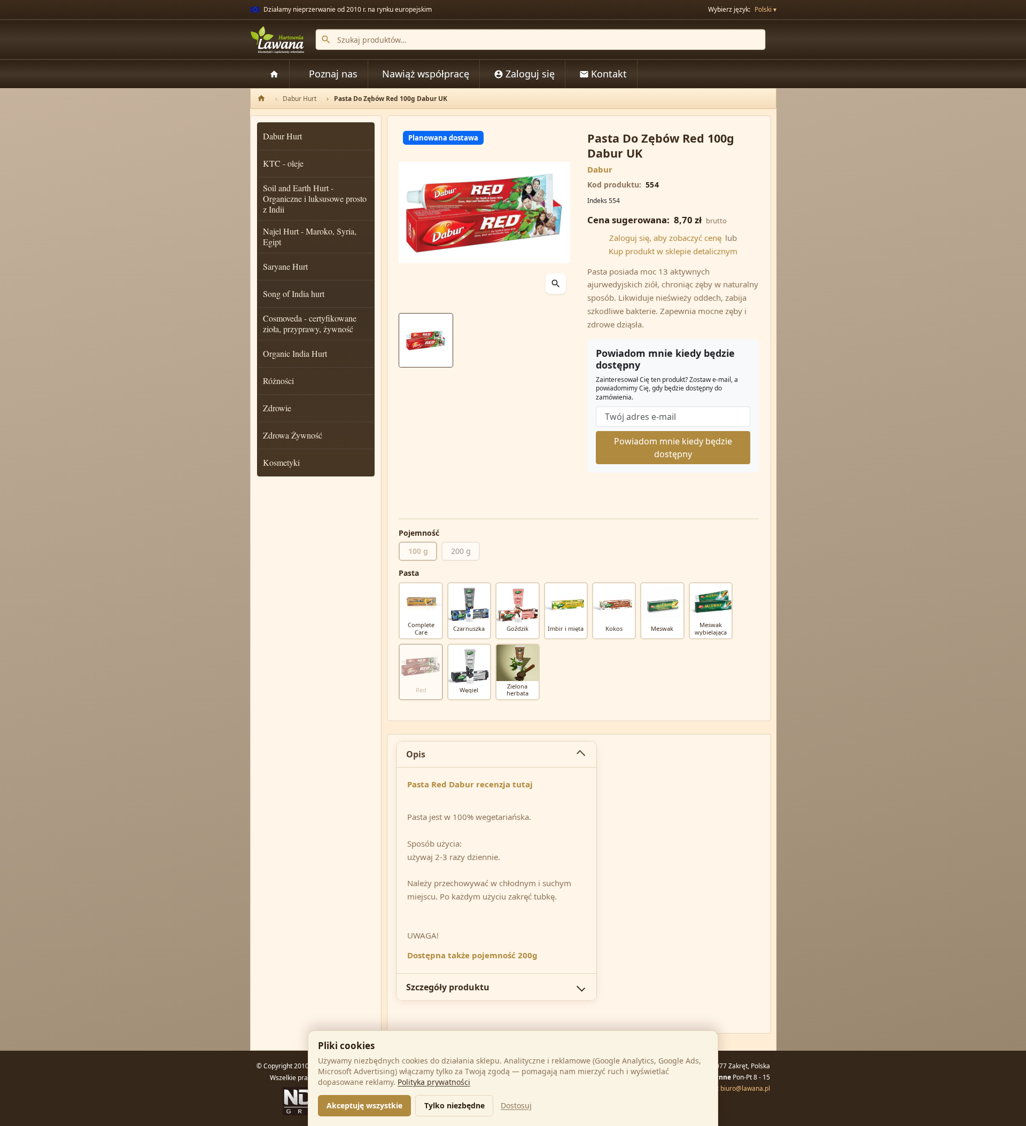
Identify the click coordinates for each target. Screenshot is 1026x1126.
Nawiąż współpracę (425, 73)
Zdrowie (277, 407)
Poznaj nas (333, 73)
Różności (278, 380)
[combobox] (540, 39)
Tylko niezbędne (454, 1105)
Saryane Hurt (285, 266)
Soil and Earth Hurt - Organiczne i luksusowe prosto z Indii (315, 198)
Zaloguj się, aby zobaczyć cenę (665, 237)
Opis (415, 754)
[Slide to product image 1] (426, 340)
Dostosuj (516, 1105)
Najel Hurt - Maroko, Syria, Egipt (309, 236)
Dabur (599, 169)
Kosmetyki (281, 462)
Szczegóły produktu (447, 987)
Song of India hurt (293, 293)
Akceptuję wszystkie (364, 1105)
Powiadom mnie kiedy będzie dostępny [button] (673, 447)
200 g (461, 551)
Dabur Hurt (282, 136)
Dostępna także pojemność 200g (472, 955)
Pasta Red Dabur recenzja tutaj (470, 784)
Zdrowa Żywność (292, 435)
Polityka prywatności (434, 1082)
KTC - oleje (283, 163)
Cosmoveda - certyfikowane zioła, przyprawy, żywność (309, 323)
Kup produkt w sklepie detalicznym (673, 251)
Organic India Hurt (295, 353)
